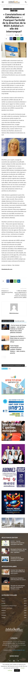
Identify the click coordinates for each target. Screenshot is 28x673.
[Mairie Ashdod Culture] (13, 440)
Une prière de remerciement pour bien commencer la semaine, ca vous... (18, 587)
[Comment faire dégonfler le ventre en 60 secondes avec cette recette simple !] (5, 572)
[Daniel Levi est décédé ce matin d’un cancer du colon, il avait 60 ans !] (5, 580)
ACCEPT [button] (17, 670)
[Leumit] (13, 463)
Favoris (3, 340)
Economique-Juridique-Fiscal (18, 9)
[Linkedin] (21, 38)
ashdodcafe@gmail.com (18, 650)
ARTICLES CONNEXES (7, 321)
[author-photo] (14, 311)
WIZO (16, 10)
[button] (2, 2)
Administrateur (14, 313)
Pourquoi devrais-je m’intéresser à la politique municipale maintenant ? (17, 559)
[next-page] (5, 357)
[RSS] (18, 660)
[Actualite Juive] (13, 486)
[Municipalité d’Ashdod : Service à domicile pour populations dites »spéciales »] (5, 551)
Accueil (3, 6)
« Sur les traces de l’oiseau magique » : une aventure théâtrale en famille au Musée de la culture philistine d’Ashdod (18, 328)
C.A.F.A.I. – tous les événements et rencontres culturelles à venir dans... (17, 543)
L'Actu (11, 9)
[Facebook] (11, 38)
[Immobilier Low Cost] (13, 527)
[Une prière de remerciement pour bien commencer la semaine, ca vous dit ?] (5, 587)
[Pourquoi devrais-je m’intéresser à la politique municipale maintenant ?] (5, 559)
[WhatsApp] (18, 38)
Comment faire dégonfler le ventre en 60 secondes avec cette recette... (18, 571)
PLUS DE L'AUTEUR (19, 321)
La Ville (12, 10)
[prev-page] (3, 357)
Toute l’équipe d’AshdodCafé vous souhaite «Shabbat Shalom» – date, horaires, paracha (17, 349)
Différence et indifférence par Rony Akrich (7, 292)
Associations (9, 6)
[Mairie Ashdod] (13, 417)
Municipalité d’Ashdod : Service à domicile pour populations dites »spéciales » (18, 551)
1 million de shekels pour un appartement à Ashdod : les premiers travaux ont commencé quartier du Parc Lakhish (20, 294)
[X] (14, 38)
